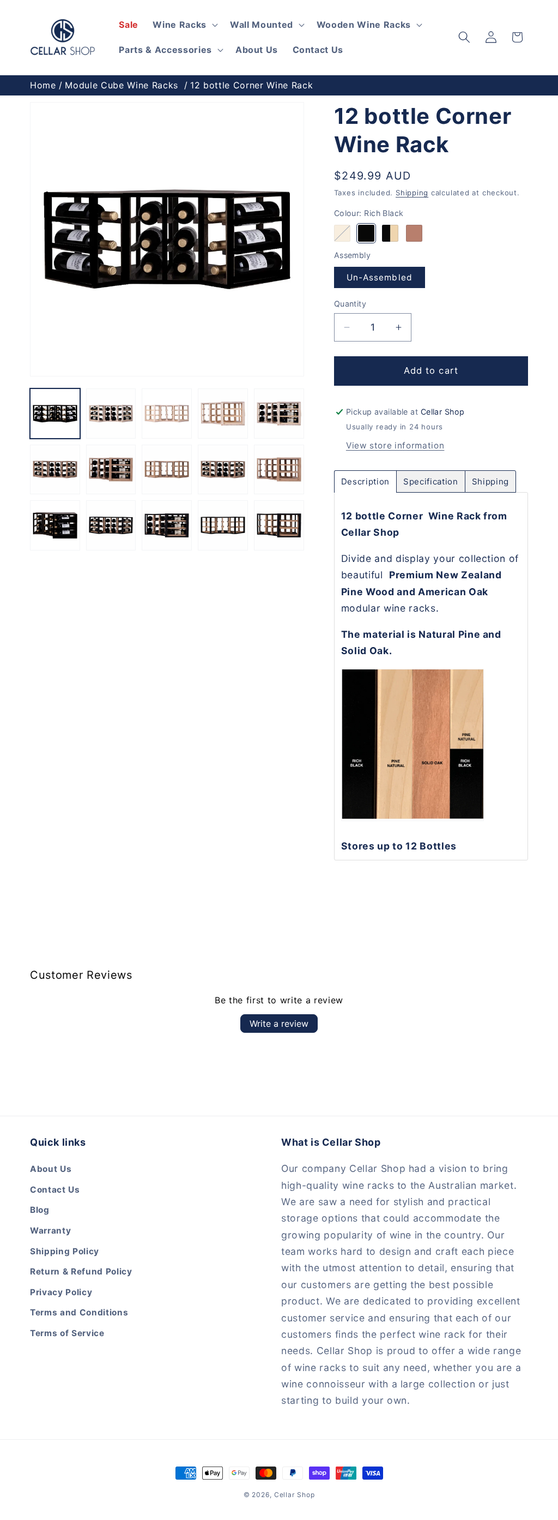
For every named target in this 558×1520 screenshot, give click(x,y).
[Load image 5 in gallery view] (279, 413)
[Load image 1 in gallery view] (55, 413)
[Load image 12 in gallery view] (111, 525)
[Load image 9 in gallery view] (223, 470)
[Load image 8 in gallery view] (167, 470)
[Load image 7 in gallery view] (111, 470)
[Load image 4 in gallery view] (223, 413)
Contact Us (55, 1189)
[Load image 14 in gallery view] (223, 525)
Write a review (279, 1023)
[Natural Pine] (342, 233)
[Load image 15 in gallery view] (279, 525)
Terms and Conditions (79, 1312)
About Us (50, 1169)
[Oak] (414, 233)
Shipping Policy (64, 1251)
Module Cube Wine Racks (121, 85)
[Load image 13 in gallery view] (167, 525)
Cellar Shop (294, 1495)
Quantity (350, 303)
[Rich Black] (366, 233)
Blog (40, 1210)
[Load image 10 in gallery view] (279, 470)
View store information (395, 445)
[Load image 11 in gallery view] (55, 525)
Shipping (412, 192)
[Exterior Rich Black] (390, 233)
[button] (464, 37)
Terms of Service (67, 1333)
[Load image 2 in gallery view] (111, 413)
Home (43, 85)
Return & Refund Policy (81, 1271)
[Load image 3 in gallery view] (167, 413)
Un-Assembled (380, 277)
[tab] (365, 481)
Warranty (50, 1230)
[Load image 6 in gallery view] (55, 470)
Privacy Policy (61, 1292)
